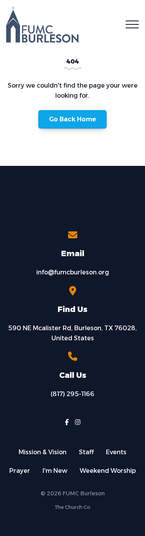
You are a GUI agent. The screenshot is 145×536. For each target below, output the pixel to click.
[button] (132, 24)
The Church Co (72, 507)
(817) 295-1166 (72, 394)
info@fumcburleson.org (72, 272)
